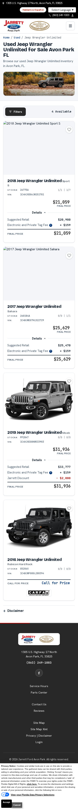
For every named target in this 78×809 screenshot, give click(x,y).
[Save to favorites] (69, 129)
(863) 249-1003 (39, 662)
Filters (18, 112)
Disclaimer (15, 610)
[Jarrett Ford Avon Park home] (29, 26)
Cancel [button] (17, 805)
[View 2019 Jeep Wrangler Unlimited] (39, 399)
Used (17, 37)
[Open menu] (70, 25)
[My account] (73, 15)
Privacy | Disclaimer (39, 735)
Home (6, 37)
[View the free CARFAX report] (39, 593)
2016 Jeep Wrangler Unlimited (34, 561)
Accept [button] (6, 802)
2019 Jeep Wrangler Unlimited (38, 432)
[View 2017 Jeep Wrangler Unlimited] (39, 273)
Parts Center (39, 692)
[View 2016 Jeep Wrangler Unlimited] (39, 527)
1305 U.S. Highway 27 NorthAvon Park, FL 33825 (39, 654)
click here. (32, 784)
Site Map (39, 723)
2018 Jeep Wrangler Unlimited (38, 182)
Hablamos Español (33, 9)
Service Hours (39, 686)
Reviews (39, 711)
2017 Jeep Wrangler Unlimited (34, 308)
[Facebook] (39, 673)
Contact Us (39, 704)
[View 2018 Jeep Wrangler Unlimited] (39, 148)
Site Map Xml (39, 729)
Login (39, 742)
